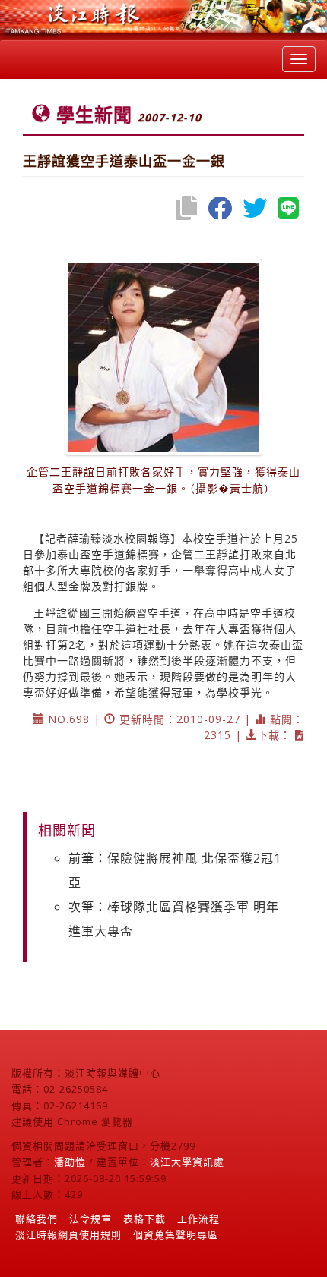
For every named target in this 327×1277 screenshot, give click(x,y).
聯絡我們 (36, 1218)
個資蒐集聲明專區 (175, 1234)
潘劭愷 (70, 1161)
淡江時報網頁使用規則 (68, 1234)
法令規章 (90, 1218)
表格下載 (144, 1218)
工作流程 (198, 1218)
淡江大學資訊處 (187, 1161)
